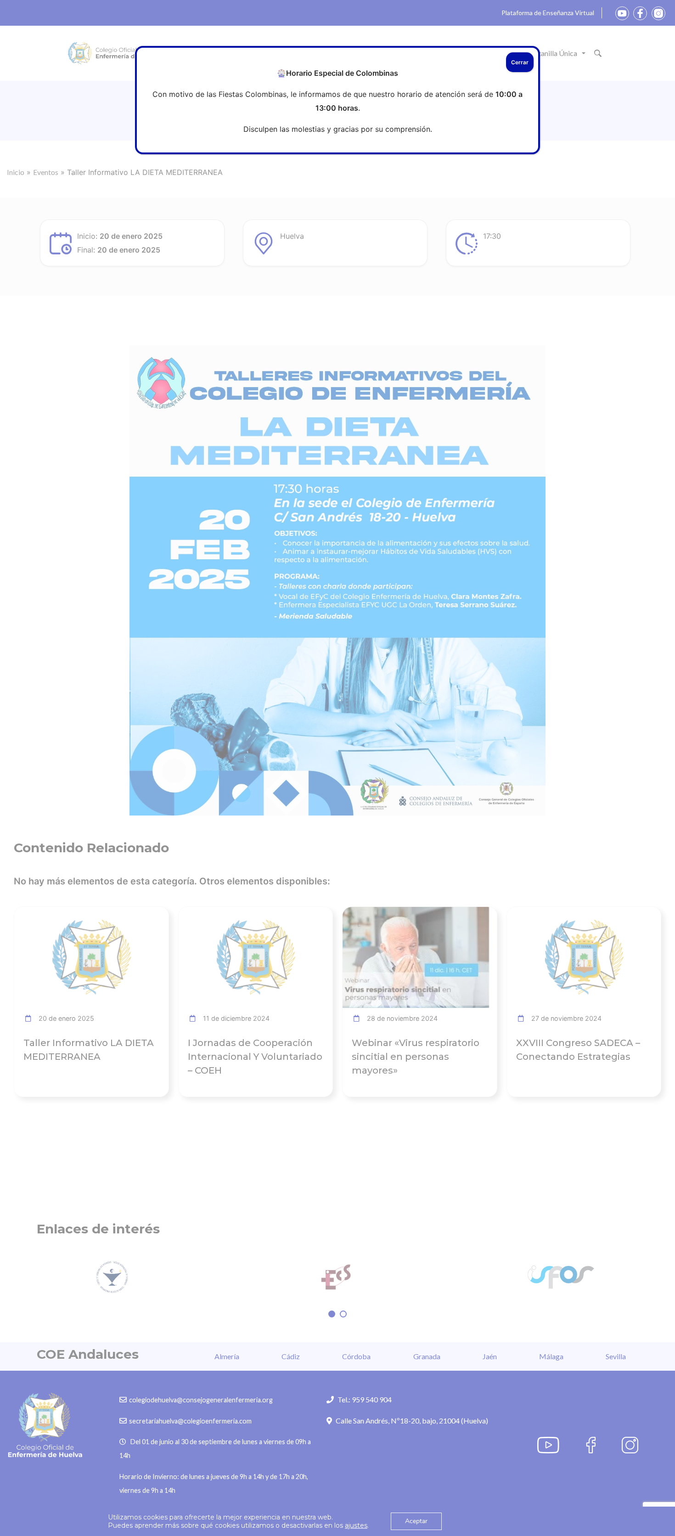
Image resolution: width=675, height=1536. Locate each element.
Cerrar (520, 62)
